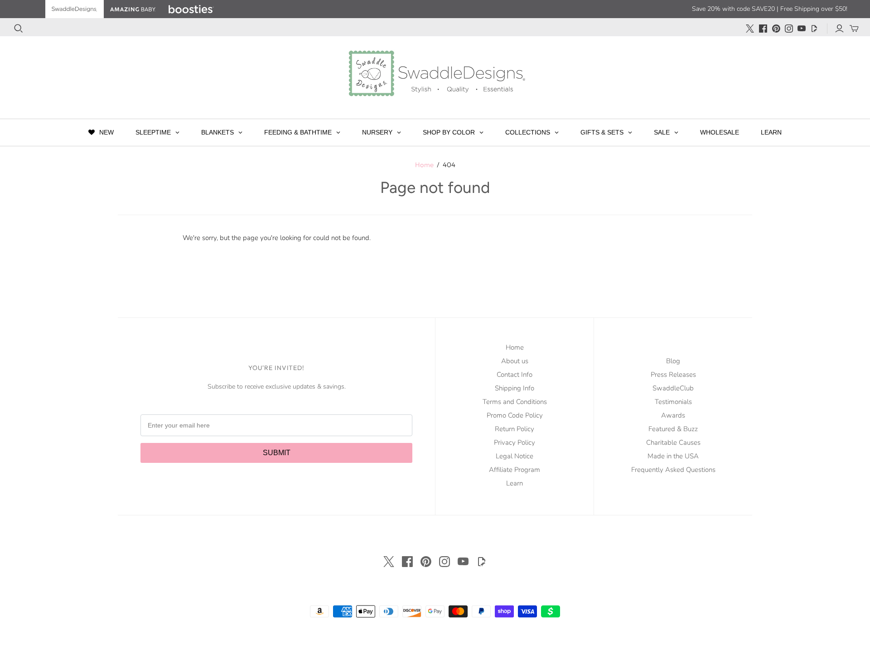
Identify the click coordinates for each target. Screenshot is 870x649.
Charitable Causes (673, 442)
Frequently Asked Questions (673, 469)
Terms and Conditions (515, 401)
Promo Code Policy (515, 415)
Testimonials (673, 401)
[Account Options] (839, 28)
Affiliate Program (514, 469)
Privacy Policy (514, 442)
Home (424, 164)
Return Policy (514, 428)
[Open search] (18, 28)
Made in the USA (673, 456)
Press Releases (673, 374)
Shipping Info (514, 388)
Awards (673, 415)
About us (514, 360)
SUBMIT (276, 453)
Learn (514, 483)
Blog (673, 360)
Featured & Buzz (673, 428)
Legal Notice (514, 456)
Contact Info (514, 374)
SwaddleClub (673, 388)
